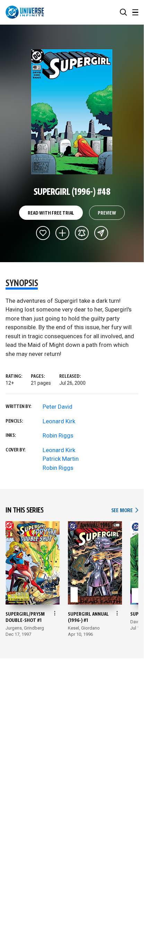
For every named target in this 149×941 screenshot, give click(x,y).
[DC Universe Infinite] (25, 12)
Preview (107, 213)
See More (124, 510)
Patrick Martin (61, 458)
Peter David (57, 406)
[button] (123, 12)
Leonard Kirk (59, 421)
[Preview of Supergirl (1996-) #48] (72, 111)
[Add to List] (62, 233)
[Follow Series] (82, 233)
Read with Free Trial (51, 213)
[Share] (101, 233)
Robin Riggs (58, 435)
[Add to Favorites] (43, 233)
